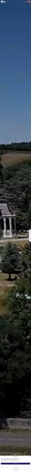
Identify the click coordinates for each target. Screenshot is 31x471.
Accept (15, 463)
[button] (29, 456)
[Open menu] (29, 2)
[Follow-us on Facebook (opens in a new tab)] (30, 232)
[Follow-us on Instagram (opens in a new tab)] (30, 234)
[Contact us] (30, 239)
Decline (16, 465)
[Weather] (30, 235)
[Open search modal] (26, 1)
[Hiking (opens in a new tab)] (30, 237)
